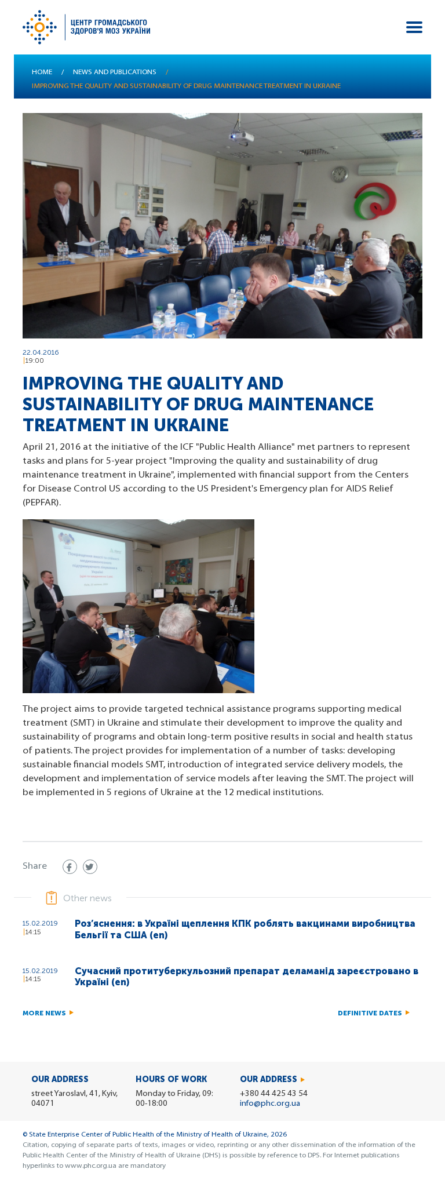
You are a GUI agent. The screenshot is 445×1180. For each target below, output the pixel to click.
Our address (268, 1079)
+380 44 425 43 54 (274, 1094)
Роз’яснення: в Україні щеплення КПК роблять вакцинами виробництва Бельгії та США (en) (245, 929)
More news (44, 1013)
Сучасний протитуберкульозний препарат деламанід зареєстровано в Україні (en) (246, 977)
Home (42, 72)
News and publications (114, 72)
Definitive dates (370, 1013)
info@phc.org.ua (270, 1103)
